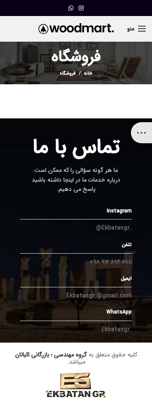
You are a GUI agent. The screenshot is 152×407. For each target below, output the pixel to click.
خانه (88, 73)
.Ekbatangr (116, 329)
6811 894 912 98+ (111, 262)
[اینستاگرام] (81, 8)
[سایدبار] (141, 132)
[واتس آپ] (71, 8)
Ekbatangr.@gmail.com (99, 295)
